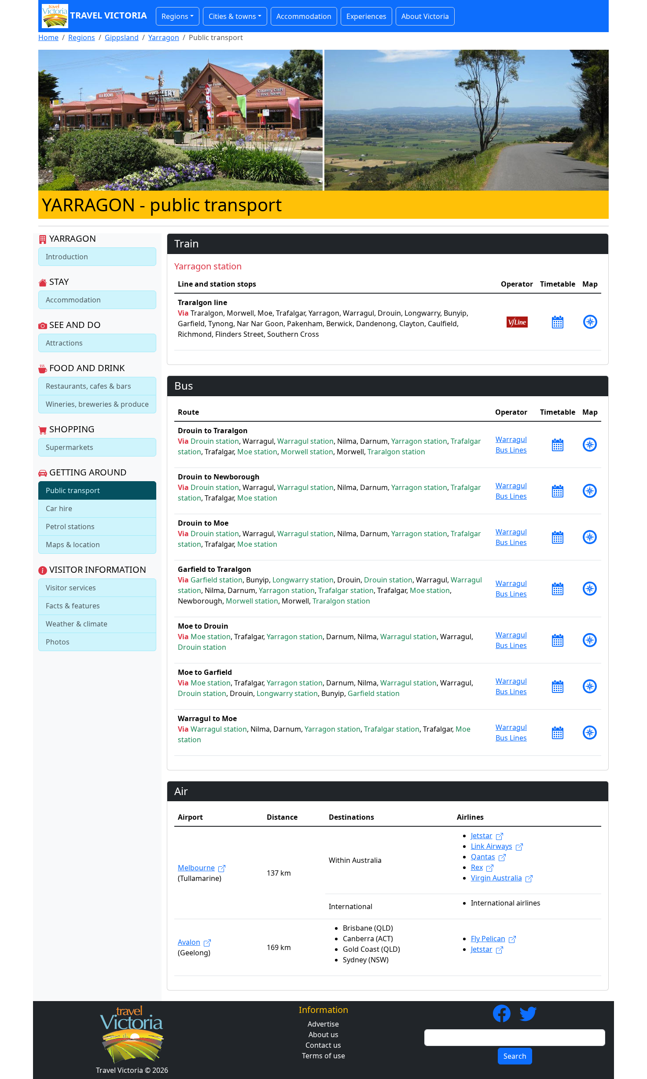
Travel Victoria (108, 15)
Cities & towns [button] (232, 16)
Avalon (189, 942)
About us (323, 1034)
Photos (58, 642)
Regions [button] (175, 16)
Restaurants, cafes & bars (88, 386)
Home (48, 37)
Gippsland (122, 37)
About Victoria (425, 16)
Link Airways (491, 846)
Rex (477, 867)
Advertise (323, 1024)
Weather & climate (76, 624)
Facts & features (73, 606)
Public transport (73, 490)
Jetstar (482, 835)
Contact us (323, 1045)
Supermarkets (69, 447)
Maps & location (73, 544)
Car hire (59, 508)
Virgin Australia (496, 878)
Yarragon (163, 37)
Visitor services (71, 588)
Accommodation (303, 16)
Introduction (67, 256)
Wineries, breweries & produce (97, 404)
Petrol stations (70, 526)
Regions (81, 37)
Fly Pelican (488, 938)
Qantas (483, 857)
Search (515, 1056)
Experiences (366, 16)
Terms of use (323, 1056)
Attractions (64, 343)
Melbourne (196, 868)
